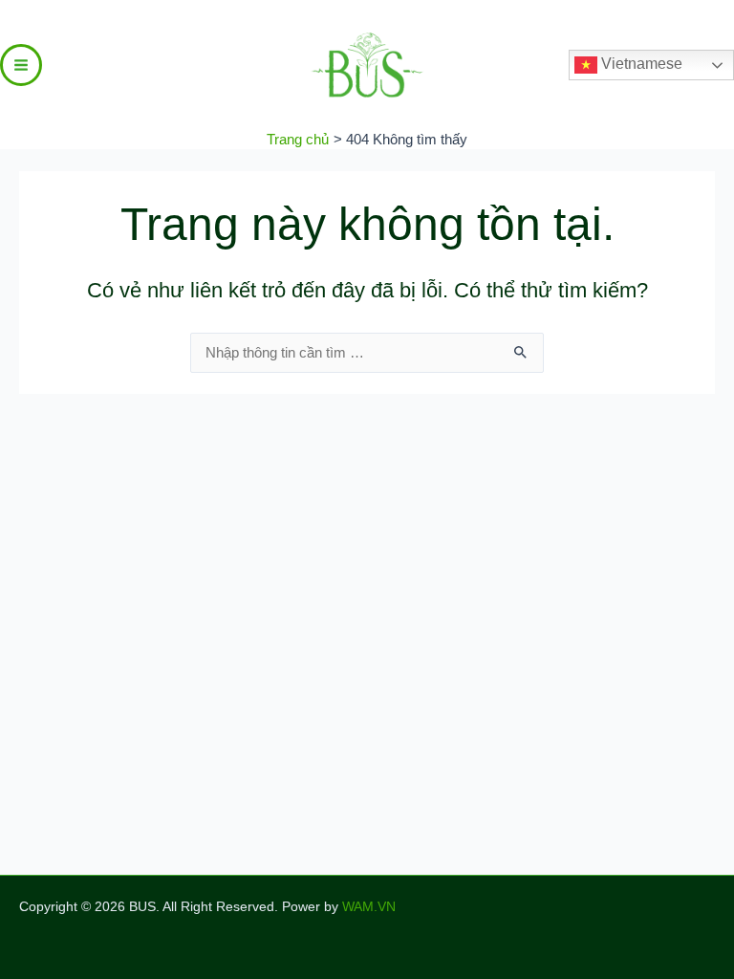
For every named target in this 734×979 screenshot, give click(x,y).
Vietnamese (639, 63)
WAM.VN (369, 907)
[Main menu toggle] (21, 65)
